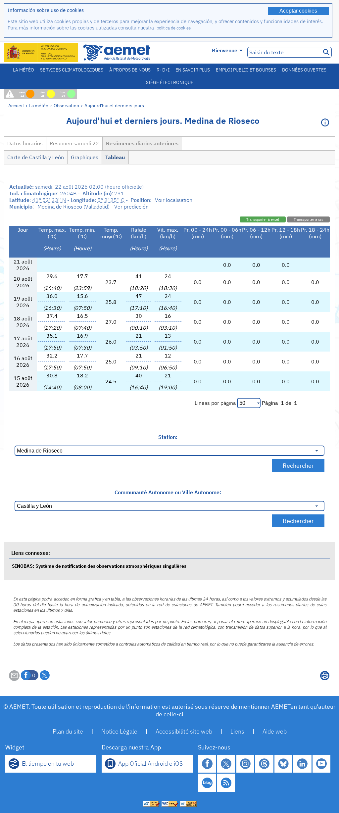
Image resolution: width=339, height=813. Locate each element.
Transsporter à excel (262, 219)
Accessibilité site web (184, 731)
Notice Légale (119, 731)
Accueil (16, 105)
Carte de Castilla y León (35, 157)
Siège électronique (169, 82)
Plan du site (68, 731)
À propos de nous (130, 70)
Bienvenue (224, 50)
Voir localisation (173, 200)
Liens (237, 731)
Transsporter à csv (308, 219)
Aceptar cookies (298, 11)
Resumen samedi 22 (74, 143)
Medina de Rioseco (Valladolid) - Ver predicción (93, 206)
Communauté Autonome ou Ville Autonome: (168, 492)
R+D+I (163, 70)
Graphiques (84, 157)
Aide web (275, 731)
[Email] (14, 679)
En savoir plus (192, 70)
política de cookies (174, 28)
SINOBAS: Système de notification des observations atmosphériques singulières (99, 566)
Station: (167, 437)
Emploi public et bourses (246, 70)
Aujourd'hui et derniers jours (114, 105)
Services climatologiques (71, 70)
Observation (66, 105)
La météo (23, 70)
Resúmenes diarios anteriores (142, 143)
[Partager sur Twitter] (45, 675)
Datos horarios (25, 143)
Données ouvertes (304, 70)
